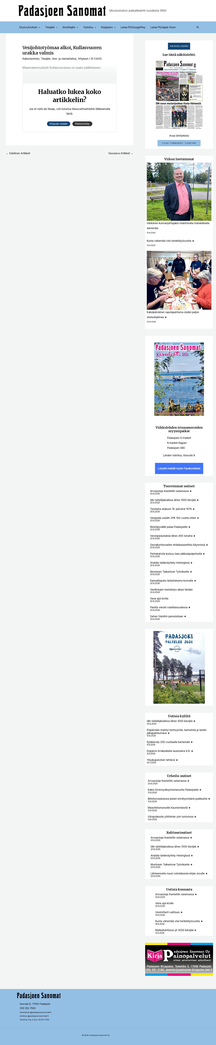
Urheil (172, 776)
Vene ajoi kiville (159, 598)
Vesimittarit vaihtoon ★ (169, 912)
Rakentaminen (30, 58)
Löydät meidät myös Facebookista (179, 468)
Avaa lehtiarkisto (179, 135)
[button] (38, 27)
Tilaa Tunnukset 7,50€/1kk (179, 143)
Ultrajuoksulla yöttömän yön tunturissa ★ (172, 816)
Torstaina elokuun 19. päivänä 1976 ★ (172, 509)
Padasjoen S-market (179, 437)
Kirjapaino (107, 27)
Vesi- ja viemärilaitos (64, 58)
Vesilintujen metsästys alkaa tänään (171, 589)
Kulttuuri (173, 832)
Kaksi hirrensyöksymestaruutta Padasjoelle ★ (174, 789)
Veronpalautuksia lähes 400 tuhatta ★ (172, 535)
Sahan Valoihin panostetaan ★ (168, 616)
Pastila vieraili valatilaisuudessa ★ (170, 607)
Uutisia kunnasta (179, 889)
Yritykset (83, 58)
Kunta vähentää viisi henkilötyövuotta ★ (170, 240)
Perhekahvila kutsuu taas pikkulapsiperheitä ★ (177, 553)
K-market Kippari (177, 442)
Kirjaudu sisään (179, 46)
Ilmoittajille (69, 27)
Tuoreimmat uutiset (179, 486)
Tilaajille (50, 27)
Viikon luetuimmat (179, 159)
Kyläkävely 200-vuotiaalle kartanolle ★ (170, 742)
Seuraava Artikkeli (120, 153)
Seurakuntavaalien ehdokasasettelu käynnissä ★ (179, 544)
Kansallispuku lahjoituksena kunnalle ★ (173, 580)
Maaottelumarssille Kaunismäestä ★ (169, 807)
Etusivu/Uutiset (28, 27)
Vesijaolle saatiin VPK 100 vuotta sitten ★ (174, 517)
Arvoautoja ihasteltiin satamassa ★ (171, 491)
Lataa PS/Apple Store (163, 27)
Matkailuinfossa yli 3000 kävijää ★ (175, 930)
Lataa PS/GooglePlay (133, 27)
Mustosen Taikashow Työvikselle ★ (171, 571)
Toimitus (88, 27)
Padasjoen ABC (176, 447)
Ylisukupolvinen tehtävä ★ (162, 759)
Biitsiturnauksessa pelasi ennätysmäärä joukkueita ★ (179, 798)
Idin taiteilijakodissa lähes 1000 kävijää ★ (174, 500)
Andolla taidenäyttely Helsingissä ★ (171, 562)
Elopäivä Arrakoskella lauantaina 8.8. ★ (170, 751)
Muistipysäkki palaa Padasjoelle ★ (170, 526)
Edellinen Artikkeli (18, 153)
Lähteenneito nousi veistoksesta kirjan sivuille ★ (179, 873)
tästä (69, 113)
